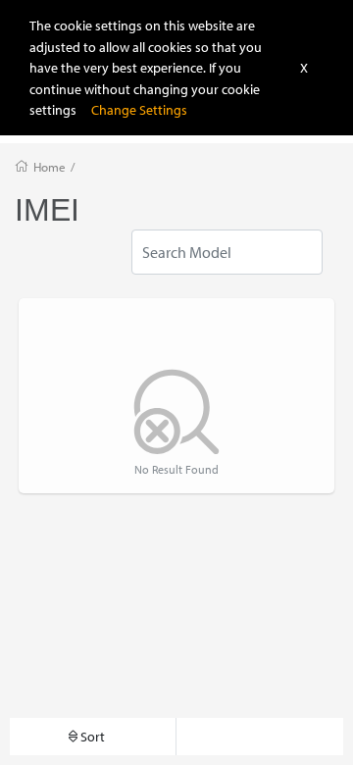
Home (49, 167)
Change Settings (139, 109)
